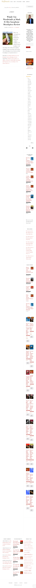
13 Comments (16, 27)
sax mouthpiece (13, 61)
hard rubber (18, 60)
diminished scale (27, 548)
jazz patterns (27, 556)
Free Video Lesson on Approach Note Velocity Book (29, 257)
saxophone (26, 567)
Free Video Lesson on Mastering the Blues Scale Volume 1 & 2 (29, 243)
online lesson (28, 562)
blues (30, 545)
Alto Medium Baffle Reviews (12, 55)
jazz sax (30, 556)
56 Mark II (9, 58)
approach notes (26, 542)
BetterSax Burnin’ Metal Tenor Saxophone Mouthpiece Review (7, 567)
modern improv (29, 560)
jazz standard (28, 557)
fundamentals (27, 550)
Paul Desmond (5, 61)
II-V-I (30, 550)
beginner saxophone (27, 545)
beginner (29, 544)
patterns (31, 562)
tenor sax (28, 568)
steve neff (25, 568)
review (9, 61)
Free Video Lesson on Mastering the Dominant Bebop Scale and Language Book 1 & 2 (29, 250)
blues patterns (26, 547)
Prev (26, 148)
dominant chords (30, 548)
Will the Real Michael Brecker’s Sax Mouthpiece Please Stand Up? (7, 551)
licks (27, 559)
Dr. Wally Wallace (13, 60)
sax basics (27, 565)
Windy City (7, 63)
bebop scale (26, 544)
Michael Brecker (26, 560)
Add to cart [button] (28, 341)
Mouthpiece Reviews (13, 57)
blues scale (29, 547)
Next (32, 148)
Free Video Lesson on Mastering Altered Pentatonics (29, 238)
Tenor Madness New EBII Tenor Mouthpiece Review (7, 556)
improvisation (25, 552)
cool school (7, 60)
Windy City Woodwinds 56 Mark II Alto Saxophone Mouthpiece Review (11, 21)
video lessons (29, 573)
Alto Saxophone (14, 58)
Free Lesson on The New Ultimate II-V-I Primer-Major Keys (29, 232)
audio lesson (31, 542)
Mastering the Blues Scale (30, 559)
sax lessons (29, 565)
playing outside (26, 563)
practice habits (30, 563)
